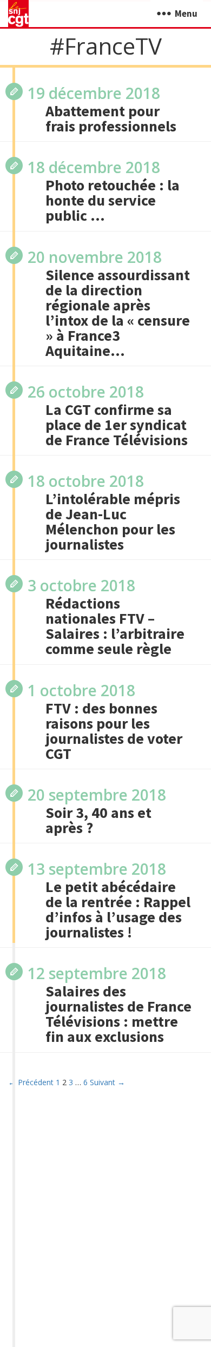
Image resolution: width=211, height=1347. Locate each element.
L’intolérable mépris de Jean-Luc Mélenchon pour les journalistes (112, 521)
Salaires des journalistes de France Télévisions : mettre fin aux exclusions (118, 1013)
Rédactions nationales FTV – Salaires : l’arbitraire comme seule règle (114, 626)
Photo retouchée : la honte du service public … (112, 200)
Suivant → (107, 1082)
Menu (186, 13)
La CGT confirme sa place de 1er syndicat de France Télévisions (116, 424)
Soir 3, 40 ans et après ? (98, 820)
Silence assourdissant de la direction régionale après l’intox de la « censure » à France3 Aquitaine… (117, 312)
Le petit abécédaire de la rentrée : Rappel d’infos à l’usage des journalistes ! (117, 909)
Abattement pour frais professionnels (110, 118)
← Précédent (31, 1082)
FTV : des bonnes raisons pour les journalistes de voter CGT (113, 731)
